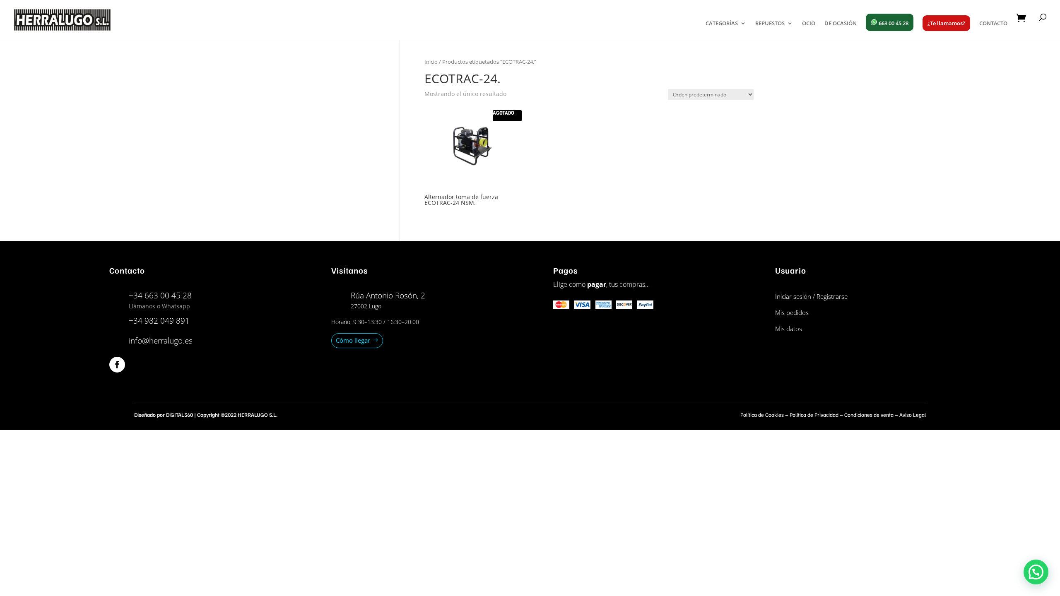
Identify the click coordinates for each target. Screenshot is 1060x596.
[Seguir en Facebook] (117, 364)
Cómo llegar (353, 340)
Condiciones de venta (869, 414)
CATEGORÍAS (722, 23)
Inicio (431, 61)
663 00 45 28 (892, 23)
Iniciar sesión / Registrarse (811, 296)
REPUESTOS (770, 23)
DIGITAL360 (179, 414)
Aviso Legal (912, 414)
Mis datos (788, 328)
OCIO (808, 23)
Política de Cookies (762, 414)
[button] (1036, 572)
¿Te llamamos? (946, 23)
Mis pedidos (792, 312)
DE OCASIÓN (840, 23)
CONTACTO (993, 23)
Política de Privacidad (814, 414)
